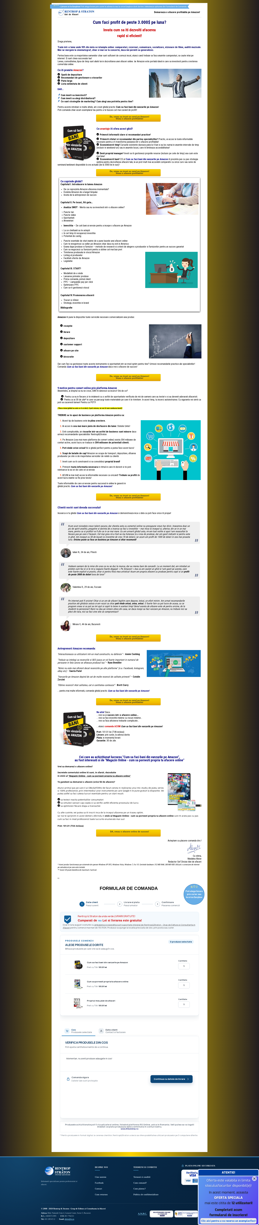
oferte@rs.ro (69, 1219)
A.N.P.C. (142, 1213)
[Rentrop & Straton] (76, 16)
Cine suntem (100, 1177)
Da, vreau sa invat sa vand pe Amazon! (129, 116)
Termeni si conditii (141, 1177)
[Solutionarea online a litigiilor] (161, 1213)
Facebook (99, 1183)
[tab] (78, 1031)
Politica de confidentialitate (145, 1194)
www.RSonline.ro (129, 1128)
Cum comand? (140, 1183)
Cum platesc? (139, 1189)
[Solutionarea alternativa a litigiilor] (186, 1213)
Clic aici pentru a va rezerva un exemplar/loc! (228, 1220)
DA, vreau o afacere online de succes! (129, 831)
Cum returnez (101, 1194)
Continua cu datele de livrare (169, 1079)
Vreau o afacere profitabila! (129, 118)
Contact (98, 1189)
